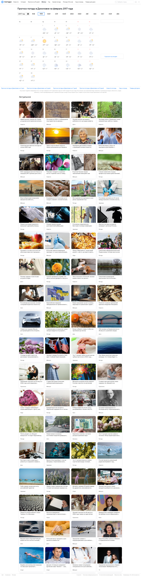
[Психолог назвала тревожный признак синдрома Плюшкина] (109, 297)
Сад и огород (123, 88)
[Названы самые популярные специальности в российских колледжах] (83, 559)
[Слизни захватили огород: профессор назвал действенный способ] (109, 166)
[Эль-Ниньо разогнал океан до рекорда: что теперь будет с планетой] (109, 349)
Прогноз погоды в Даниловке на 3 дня (12, 88)
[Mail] (2, 2)
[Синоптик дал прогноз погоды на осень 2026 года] (31, 140)
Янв (33, 14)
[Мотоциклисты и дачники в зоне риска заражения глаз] (83, 192)
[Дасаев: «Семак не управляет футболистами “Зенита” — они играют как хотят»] (57, 559)
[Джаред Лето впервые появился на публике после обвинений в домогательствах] (109, 507)
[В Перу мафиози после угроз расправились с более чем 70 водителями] (83, 402)
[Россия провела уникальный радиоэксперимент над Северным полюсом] (109, 454)
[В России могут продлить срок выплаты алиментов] (57, 533)
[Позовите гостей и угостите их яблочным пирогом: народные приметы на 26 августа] (31, 245)
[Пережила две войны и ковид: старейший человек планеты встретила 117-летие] (83, 140)
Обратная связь (118, 575)
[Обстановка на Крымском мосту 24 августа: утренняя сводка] (109, 323)
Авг (87, 14)
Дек (118, 14)
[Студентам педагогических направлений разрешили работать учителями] (57, 376)
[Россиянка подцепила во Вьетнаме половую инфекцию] (83, 218)
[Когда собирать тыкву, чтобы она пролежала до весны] (83, 323)
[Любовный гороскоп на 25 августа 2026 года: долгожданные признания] (31, 376)
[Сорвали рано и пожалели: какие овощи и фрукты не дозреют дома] (57, 323)
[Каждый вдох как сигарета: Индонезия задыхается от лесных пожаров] (57, 402)
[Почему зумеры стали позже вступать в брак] (31, 271)
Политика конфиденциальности (90, 575)
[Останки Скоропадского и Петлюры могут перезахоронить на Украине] (109, 402)
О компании (7, 575)
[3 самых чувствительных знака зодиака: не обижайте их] (109, 376)
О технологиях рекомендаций (106, 575)
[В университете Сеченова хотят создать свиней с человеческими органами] (57, 192)
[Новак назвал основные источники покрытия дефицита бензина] (57, 428)
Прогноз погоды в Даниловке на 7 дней (65, 88)
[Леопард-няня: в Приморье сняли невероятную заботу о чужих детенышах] (109, 114)
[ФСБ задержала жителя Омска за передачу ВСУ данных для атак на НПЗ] (31, 166)
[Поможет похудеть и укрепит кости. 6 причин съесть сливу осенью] (57, 166)
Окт (102, 14)
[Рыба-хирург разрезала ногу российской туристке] (31, 480)
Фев (41, 14)
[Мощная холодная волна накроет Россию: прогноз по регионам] (83, 376)
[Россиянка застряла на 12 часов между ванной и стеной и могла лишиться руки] (109, 192)
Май (64, 14)
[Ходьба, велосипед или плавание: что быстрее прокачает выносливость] (31, 559)
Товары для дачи (135, 88)
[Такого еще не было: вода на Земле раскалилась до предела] (57, 140)
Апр (56, 14)
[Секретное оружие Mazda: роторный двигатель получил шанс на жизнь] (31, 323)
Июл (79, 14)
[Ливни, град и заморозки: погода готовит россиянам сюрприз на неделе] (57, 480)
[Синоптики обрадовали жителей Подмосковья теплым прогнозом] (109, 245)
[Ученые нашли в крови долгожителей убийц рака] (57, 218)
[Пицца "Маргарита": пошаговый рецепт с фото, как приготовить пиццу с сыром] (83, 245)
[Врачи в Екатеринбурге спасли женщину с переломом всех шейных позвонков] (57, 454)
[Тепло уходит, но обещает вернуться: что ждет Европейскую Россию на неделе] (31, 428)
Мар (48, 14)
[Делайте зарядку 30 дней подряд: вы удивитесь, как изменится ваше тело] (83, 480)
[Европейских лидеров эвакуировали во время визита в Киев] (57, 297)
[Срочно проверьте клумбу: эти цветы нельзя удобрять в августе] (57, 271)
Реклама (14, 575)
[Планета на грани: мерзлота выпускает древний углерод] (31, 218)
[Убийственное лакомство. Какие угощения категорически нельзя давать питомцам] (31, 114)
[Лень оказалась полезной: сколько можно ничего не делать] (83, 271)
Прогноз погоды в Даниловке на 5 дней (38, 88)
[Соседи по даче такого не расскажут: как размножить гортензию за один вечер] (31, 349)
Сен (95, 14)
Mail (3, 575)
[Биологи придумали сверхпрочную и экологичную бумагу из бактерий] (57, 507)
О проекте (79, 575)
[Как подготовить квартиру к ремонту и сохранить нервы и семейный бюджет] (31, 454)
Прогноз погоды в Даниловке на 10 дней (92, 88)
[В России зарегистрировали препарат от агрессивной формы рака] (57, 245)
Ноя (110, 14)
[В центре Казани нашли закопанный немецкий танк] (83, 166)
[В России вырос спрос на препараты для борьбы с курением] (109, 140)
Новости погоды (111, 88)
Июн (72, 14)
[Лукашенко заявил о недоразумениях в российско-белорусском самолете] (83, 533)
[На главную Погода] (7, 2)
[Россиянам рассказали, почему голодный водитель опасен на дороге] (31, 297)
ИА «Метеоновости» (135, 575)
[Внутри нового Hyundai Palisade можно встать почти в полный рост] (31, 533)
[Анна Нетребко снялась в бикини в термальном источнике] (109, 533)
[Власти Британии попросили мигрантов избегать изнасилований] (31, 192)
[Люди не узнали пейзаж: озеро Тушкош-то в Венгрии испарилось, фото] (31, 507)
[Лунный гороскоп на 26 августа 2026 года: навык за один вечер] (83, 507)
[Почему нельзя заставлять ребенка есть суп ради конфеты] (83, 114)
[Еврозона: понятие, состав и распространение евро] (83, 428)
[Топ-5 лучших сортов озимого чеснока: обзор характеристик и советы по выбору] (109, 428)
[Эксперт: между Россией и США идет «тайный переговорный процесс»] (57, 349)
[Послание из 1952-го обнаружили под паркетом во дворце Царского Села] (57, 114)
